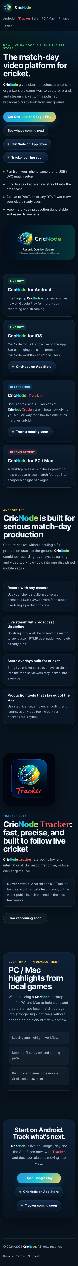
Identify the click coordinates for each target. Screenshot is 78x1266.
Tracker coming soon (27, 157)
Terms (7, 26)
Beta (28, 18)
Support (33, 1256)
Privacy (64, 18)
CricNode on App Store (29, 144)
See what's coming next (26, 130)
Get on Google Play (30, 117)
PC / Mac (48, 18)
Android (9, 18)
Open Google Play (39, 1178)
